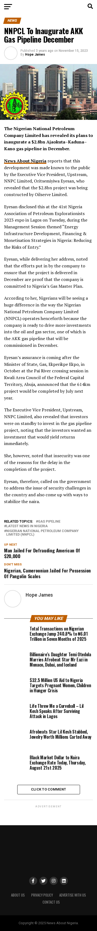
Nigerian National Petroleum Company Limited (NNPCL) (42, 532)
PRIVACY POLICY (42, 895)
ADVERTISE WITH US (72, 895)
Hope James (35, 54)
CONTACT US (51, 902)
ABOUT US (18, 895)
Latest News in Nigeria (27, 526)
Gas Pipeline (49, 521)
